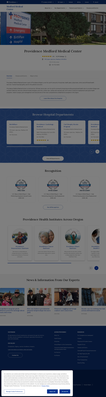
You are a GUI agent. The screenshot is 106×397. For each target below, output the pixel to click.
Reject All (52, 391)
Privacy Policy (45, 386)
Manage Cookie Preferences (14, 391)
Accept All (65, 391)
